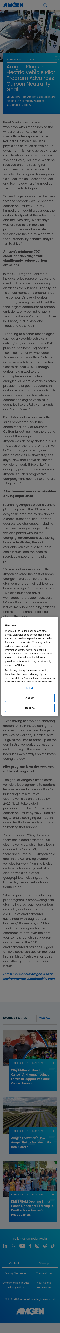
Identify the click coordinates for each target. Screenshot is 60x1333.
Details (30, 688)
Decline (30, 707)
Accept (30, 697)
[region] (30, 666)
